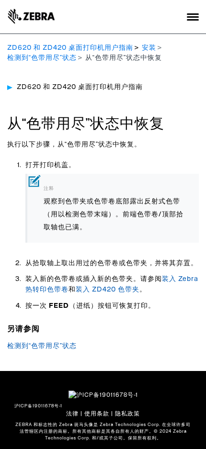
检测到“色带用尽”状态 (42, 58)
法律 (72, 413)
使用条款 (96, 413)
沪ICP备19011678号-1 (38, 406)
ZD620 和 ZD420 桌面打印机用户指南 (70, 48)
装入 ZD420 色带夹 (107, 289)
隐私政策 (127, 413)
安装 (149, 48)
